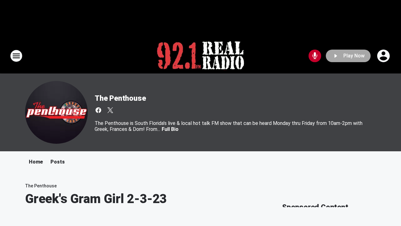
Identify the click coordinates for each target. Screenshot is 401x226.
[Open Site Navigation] (16, 56)
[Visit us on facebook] (98, 110)
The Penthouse (120, 98)
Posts (57, 162)
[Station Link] (200, 56)
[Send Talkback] (315, 56)
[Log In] (384, 56)
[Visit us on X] (110, 110)
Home (36, 162)
